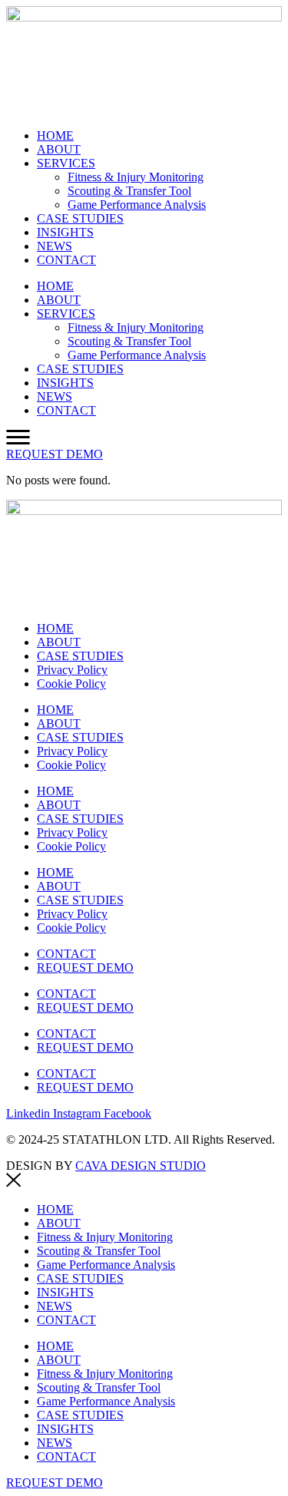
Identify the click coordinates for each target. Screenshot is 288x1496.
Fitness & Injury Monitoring (136, 176)
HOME (55, 135)
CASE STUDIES (80, 218)
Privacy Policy (72, 669)
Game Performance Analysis (137, 204)
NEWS (54, 246)
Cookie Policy (71, 683)
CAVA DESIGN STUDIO (140, 1165)
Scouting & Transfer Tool (129, 190)
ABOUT (59, 149)
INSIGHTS (65, 232)
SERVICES (66, 163)
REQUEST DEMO (85, 967)
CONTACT (66, 259)
